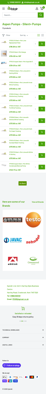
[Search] (41, 15)
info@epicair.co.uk (31, 2)
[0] (41, 8)
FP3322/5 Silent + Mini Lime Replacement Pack (17, 42)
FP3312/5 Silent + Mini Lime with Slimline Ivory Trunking (19, 95)
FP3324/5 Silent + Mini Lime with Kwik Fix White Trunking (20, 107)
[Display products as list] (39, 35)
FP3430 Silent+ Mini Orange (17, 52)
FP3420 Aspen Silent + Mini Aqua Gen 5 (21, 61)
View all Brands (38, 202)
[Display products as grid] (43, 35)
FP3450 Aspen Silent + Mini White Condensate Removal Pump (19, 165)
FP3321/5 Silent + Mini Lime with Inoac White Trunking (20, 84)
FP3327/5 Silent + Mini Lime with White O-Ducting (21, 153)
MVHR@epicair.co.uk (21, 299)
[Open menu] (3, 9)
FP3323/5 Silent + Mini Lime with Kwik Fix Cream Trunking (20, 130)
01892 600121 (15, 2)
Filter (8, 35)
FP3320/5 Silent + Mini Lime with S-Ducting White (20, 72)
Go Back (22, 183)
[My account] (37, 8)
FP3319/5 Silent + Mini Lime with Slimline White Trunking (19, 118)
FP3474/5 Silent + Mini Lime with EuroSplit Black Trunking (19, 142)
